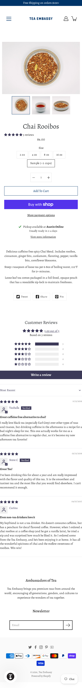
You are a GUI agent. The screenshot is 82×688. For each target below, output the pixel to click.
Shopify (47, 676)
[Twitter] (30, 647)
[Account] (66, 18)
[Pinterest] (46, 647)
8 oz (46, 155)
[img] (9, 402)
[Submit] (68, 625)
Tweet (24, 296)
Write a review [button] (41, 375)
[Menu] (8, 18)
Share (43, 296)
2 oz (22, 155)
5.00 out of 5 (51, 331)
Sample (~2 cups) (41, 163)
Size (41, 148)
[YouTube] (52, 647)
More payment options (41, 215)
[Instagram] (41, 647)
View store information (43, 236)
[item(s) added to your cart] (74, 18)
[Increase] (48, 177)
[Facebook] (35, 647)
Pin (62, 296)
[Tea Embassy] (41, 18)
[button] (13, 135)
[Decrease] (33, 177)
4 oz (34, 155)
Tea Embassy (45, 672)
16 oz (59, 155)
